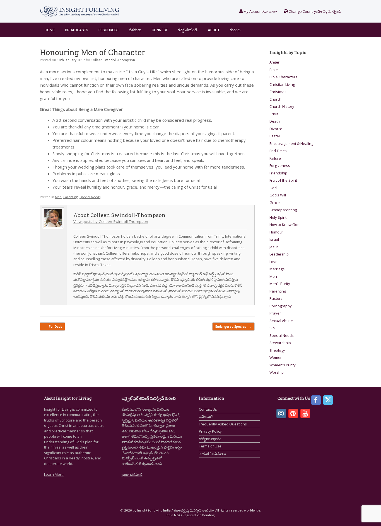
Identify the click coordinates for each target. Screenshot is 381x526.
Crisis (274, 113)
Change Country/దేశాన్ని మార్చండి (314, 11)
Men (58, 197)
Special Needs (89, 197)
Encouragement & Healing (291, 143)
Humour (276, 232)
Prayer (275, 313)
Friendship (278, 173)
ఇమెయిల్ (206, 416)
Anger (274, 62)
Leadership (279, 254)
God (273, 187)
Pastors (276, 298)
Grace (274, 202)
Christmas (277, 91)
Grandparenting (283, 209)
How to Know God (284, 224)
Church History (281, 106)
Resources (108, 30)
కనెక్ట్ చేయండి (187, 30)
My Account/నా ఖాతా (260, 11)
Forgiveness (279, 165)
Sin (272, 327)
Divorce (275, 128)
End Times (278, 150)
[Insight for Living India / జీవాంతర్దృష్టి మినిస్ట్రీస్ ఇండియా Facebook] (316, 400)
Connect (160, 30)
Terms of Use (210, 446)
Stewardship (280, 342)
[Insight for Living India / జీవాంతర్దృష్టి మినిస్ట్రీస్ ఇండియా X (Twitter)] (328, 400)
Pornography (280, 305)
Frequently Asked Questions (223, 424)
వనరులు (135, 30)
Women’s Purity (282, 364)
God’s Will (277, 195)
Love (273, 261)
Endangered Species (233, 326)
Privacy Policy (210, 431)
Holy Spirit (277, 217)
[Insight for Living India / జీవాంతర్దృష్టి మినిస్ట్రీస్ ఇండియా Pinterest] (293, 413)
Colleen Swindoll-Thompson (113, 60)
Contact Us (208, 409)
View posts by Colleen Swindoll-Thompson (110, 221)
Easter (274, 135)
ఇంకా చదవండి (132, 474)
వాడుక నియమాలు (212, 453)
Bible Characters (283, 76)
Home (50, 30)
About (214, 30)
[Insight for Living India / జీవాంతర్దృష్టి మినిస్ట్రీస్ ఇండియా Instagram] (281, 413)
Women (276, 357)
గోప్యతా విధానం (210, 438)
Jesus (274, 246)
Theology (277, 350)
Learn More (54, 474)
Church (275, 99)
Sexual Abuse (281, 320)
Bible (273, 69)
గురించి (235, 30)
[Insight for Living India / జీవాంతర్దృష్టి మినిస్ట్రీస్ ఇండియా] (79, 11)
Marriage (277, 268)
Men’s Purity (279, 283)
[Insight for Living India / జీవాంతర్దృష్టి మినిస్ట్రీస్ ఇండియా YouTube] (305, 413)
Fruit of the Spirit (283, 180)
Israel (274, 239)
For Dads (52, 326)
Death (274, 121)
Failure (275, 158)
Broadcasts (76, 30)
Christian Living (282, 84)
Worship (276, 372)
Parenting (70, 197)
